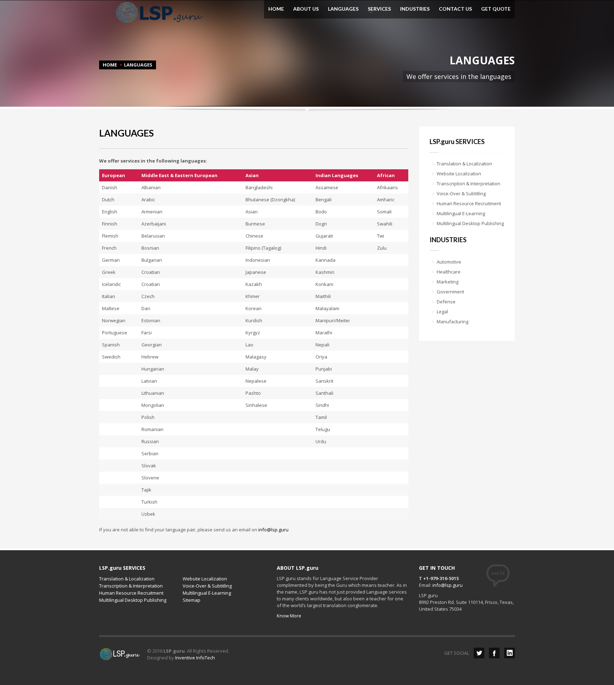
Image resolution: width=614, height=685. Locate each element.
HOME (276, 8)
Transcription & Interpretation (468, 183)
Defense (446, 301)
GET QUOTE (496, 8)
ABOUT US (306, 8)
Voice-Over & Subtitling (461, 193)
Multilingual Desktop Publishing (470, 223)
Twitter (479, 653)
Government (450, 291)
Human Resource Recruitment (469, 203)
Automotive (449, 262)
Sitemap (191, 600)
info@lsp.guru (273, 529)
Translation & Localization (464, 163)
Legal (442, 311)
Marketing (447, 281)
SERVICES (377, 8)
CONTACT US (455, 8)
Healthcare (448, 272)
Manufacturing (452, 321)
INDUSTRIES (415, 8)
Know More (289, 615)
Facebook (494, 653)
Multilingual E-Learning (461, 213)
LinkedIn (509, 653)
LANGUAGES (343, 8)
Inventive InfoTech (195, 657)
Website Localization (459, 173)
